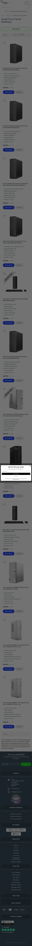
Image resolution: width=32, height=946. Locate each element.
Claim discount (16, 473)
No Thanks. (16, 476)
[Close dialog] (30, 466)
